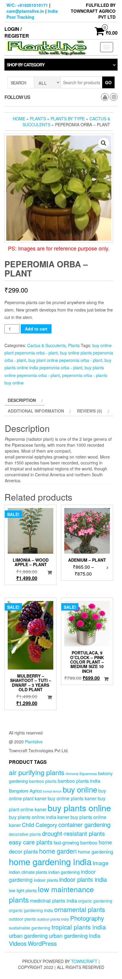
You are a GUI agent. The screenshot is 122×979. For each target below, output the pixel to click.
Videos (18, 943)
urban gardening (28, 935)
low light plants (23, 890)
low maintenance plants (51, 894)
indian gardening (64, 872)
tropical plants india (79, 926)
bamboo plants (43, 781)
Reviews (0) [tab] (89, 411)
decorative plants (25, 834)
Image (101, 863)
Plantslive (34, 742)
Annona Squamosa (81, 773)
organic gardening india (31, 910)
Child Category (39, 824)
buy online (80, 789)
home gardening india (50, 861)
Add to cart (36, 329)
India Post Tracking (32, 14)
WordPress (42, 943)
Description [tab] (22, 400)
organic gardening (95, 901)
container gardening (84, 824)
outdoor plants (22, 919)
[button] (103, 143)
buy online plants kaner (72, 798)
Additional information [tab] (36, 411)
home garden (58, 850)
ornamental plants (79, 909)
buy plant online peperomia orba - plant (65, 360)
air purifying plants (37, 772)
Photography (87, 917)
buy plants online (79, 807)
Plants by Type (68, 119)
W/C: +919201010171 (27, 5)
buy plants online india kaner (39, 817)
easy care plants (30, 841)
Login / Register (16, 32)
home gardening (95, 851)
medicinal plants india (53, 900)
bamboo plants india (79, 780)
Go (108, 82)
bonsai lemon (52, 791)
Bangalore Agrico (25, 791)
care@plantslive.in (25, 11)
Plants (38, 119)
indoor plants (46, 880)
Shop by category (25, 65)
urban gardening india (74, 935)
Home (19, 119)
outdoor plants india (53, 919)
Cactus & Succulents (46, 345)
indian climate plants (28, 872)
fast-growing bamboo (75, 842)
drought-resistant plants (73, 833)
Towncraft (84, 961)
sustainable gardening (29, 928)
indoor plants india (83, 879)
